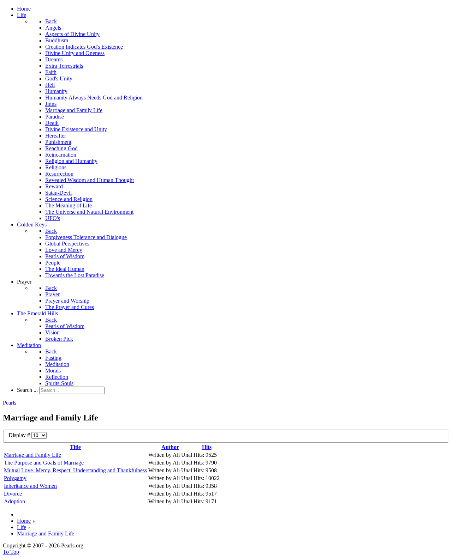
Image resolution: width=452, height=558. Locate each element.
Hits (207, 447)
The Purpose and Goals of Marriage (44, 463)
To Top (11, 552)
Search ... (27, 390)
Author (170, 447)
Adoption (14, 501)
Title (75, 447)
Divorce (13, 494)
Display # (19, 435)
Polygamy (15, 478)
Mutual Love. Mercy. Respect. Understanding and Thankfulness (75, 470)
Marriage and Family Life (32, 455)
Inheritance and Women (30, 486)
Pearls (9, 403)
